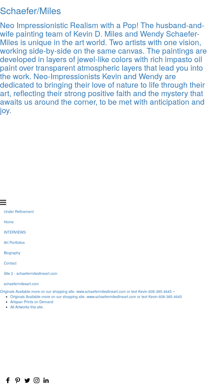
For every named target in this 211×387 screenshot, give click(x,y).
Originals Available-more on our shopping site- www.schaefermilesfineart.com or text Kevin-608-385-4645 (86, 291)
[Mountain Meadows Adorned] (105, 331)
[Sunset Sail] (105, 343)
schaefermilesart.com (21, 193)
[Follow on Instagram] (36, 380)
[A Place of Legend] (36, 356)
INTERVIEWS (15, 142)
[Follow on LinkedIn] (46, 380)
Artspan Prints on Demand (31, 301)
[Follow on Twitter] (27, 380)
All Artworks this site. (27, 306)
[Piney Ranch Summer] (175, 331)
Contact (10, 173)
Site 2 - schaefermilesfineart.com (30, 183)
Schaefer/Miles (30, 10)
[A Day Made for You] (175, 343)
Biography (12, 163)
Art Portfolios (14, 152)
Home (9, 132)
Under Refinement (19, 122)
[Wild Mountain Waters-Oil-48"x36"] (36, 343)
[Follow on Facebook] (8, 380)
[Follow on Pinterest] (17, 380)
